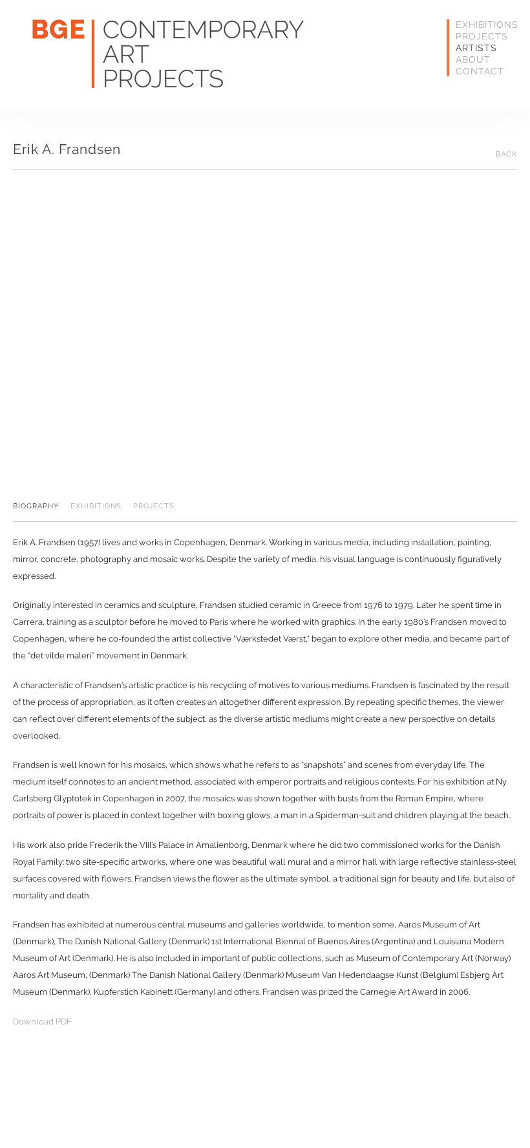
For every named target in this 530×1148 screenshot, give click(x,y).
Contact (477, 71)
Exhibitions (477, 24)
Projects (477, 36)
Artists (476, 48)
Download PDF (42, 1021)
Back (506, 154)
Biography (36, 506)
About (473, 59)
